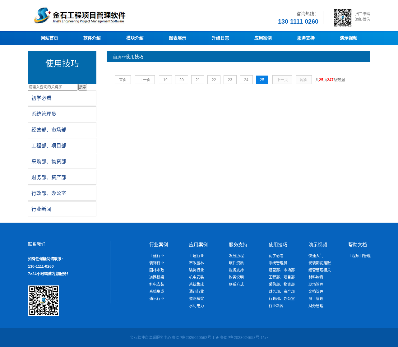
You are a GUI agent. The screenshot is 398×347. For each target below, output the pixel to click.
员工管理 (315, 299)
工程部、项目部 (282, 277)
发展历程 (236, 256)
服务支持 (236, 270)
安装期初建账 (319, 263)
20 (181, 80)
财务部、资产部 (282, 291)
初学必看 (276, 256)
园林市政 (156, 270)
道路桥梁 (156, 277)
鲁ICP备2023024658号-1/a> (244, 337)
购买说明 (236, 277)
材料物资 (315, 277)
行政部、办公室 (282, 299)
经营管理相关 (319, 270)
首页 (117, 56)
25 (262, 80)
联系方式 (236, 284)
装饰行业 (156, 263)
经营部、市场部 (282, 270)
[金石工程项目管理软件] (99, 23)
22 (214, 80)
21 (198, 80)
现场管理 (315, 284)
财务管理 (315, 306)
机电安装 (156, 284)
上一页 (144, 80)
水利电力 (196, 306)
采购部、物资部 (282, 284)
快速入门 (315, 256)
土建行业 (156, 256)
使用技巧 (134, 56)
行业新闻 (276, 306)
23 (230, 80)
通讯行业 (156, 299)
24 (246, 80)
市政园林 (196, 263)
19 (165, 80)
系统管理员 (278, 263)
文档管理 (315, 291)
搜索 (82, 87)
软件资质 (236, 263)
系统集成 (156, 291)
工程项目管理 (359, 256)
